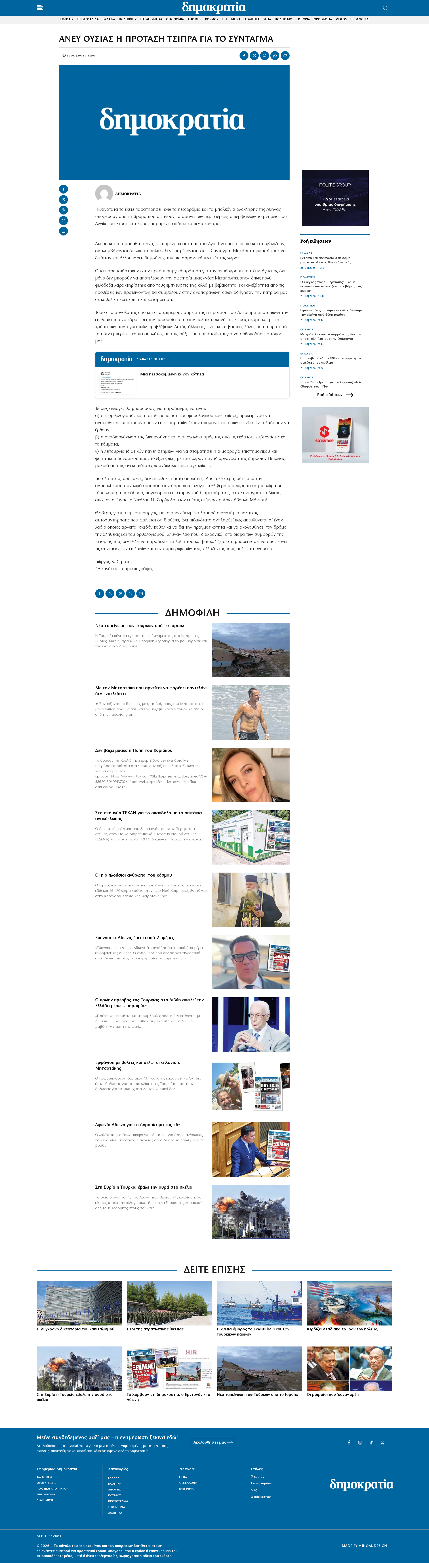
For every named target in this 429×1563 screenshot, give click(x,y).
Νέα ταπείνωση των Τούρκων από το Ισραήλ (139, 626)
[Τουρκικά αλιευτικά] (259, 1303)
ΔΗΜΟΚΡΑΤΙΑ (128, 193)
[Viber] (264, 55)
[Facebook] (244, 55)
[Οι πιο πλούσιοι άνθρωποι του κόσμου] (251, 900)
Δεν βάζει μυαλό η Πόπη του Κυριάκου (133, 750)
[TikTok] (371, 1442)
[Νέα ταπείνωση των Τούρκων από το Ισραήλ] (251, 650)
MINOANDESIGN (372, 1546)
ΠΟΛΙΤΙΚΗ (307, 277)
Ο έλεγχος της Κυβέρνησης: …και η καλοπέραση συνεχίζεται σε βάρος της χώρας (331, 287)
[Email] (285, 55)
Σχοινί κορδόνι (262, 1483)
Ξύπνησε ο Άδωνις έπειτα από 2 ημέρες (134, 938)
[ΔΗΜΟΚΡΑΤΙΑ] (104, 193)
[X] (254, 55)
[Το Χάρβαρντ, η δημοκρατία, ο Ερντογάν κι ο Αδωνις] (169, 1368)
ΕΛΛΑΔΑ (306, 253)
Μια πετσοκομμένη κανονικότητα (172, 374)
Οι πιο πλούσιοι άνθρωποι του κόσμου (133, 875)
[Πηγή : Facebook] (251, 775)
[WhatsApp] (274, 55)
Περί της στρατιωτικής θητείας (155, 1330)
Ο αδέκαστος (261, 1497)
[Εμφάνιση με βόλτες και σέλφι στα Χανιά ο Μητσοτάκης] (251, 1087)
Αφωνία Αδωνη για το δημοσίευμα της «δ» (138, 1125)
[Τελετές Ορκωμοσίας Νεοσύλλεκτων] (169, 1303)
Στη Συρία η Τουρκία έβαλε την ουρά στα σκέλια (143, 1187)
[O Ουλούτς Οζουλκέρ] (251, 1024)
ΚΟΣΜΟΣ (307, 329)
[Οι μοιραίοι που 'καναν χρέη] (349, 1368)
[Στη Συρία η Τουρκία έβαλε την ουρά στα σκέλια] (251, 1212)
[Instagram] (360, 1442)
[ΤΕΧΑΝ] (251, 837)
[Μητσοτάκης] (251, 712)
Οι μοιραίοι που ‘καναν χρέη (333, 1395)
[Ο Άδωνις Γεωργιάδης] (251, 962)
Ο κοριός (257, 1476)
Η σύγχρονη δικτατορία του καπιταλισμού (75, 1330)
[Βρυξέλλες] (79, 1303)
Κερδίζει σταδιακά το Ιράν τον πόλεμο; (343, 1330)
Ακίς (254, 1490)
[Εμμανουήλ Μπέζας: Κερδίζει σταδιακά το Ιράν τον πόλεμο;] (349, 1303)
